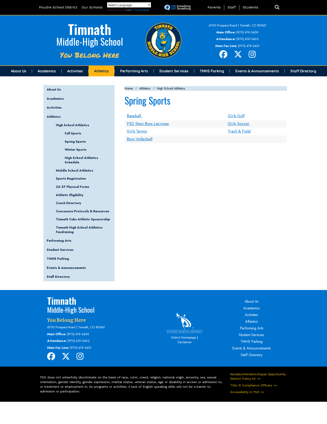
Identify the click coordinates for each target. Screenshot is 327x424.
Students (250, 7)
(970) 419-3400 (247, 32)
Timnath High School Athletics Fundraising (79, 229)
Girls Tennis (137, 131)
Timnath (89, 29)
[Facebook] (223, 56)
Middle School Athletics (74, 170)
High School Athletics (171, 88)
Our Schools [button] (92, 7)
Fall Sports (73, 133)
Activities (75, 71)
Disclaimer (185, 342)
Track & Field (239, 131)
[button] (277, 7)
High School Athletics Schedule (81, 160)
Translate (141, 10)
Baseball (134, 116)
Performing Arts (134, 71)
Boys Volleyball (139, 139)
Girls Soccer (239, 124)
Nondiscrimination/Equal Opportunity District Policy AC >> (258, 376)
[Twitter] (238, 56)
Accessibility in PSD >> (247, 392)
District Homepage (183, 337)
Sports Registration (71, 178)
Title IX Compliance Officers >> (253, 385)
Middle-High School (89, 41)
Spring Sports (75, 141)
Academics (47, 71)
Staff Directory (303, 71)
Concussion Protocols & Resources (82, 211)
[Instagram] (252, 56)
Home (129, 88)
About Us (18, 71)
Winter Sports (76, 149)
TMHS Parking (212, 71)
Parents (214, 7)
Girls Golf (236, 116)
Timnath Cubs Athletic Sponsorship (83, 219)
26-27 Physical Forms (72, 187)
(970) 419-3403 (247, 39)
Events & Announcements (257, 71)
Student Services (173, 71)
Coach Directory (68, 203)
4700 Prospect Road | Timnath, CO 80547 (237, 25)
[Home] (163, 40)
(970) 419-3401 (249, 46)
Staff (232, 7)
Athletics (101, 71)
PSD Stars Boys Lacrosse (148, 124)
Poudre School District (58, 7)
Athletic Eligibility (69, 195)
